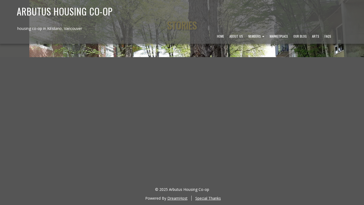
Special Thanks (208, 198)
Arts (315, 36)
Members (255, 36)
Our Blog (300, 36)
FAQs (328, 36)
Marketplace (279, 36)
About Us (236, 36)
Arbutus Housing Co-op (65, 11)
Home (220, 36)
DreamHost (177, 198)
